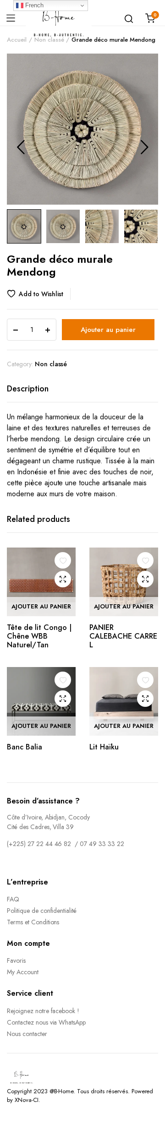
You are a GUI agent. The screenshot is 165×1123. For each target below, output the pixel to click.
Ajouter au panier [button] (41, 606)
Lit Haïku (104, 747)
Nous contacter (27, 1033)
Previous (20, 147)
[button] (39, 294)
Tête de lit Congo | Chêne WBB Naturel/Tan (39, 636)
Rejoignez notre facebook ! (43, 1010)
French (33, 5)
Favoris (16, 960)
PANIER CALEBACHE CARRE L (123, 636)
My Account (22, 972)
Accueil (17, 39)
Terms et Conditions (33, 922)
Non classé (49, 39)
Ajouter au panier (108, 330)
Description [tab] (28, 389)
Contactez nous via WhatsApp (46, 1022)
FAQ (13, 899)
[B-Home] (59, 18)
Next (144, 147)
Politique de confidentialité (42, 910)
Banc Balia (24, 747)
